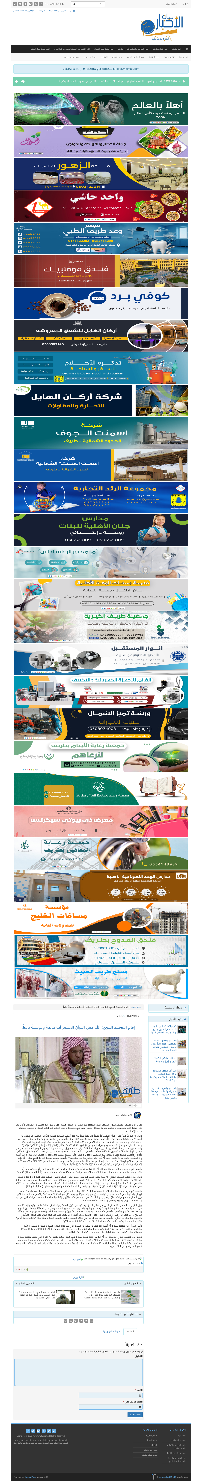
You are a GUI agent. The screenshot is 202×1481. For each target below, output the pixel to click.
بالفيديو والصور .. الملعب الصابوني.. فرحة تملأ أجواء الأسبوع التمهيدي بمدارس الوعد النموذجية (164, 1045)
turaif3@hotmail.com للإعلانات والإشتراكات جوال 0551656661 (101, 69)
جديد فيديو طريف (71, 57)
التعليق (139, 1356)
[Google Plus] (31, 4)
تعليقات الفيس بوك (111, 1331)
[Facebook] (25, 4)
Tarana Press (30, 1477)
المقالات (104, 57)
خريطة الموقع (171, 4)
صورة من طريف (90, 57)
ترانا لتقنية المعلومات (167, 1477)
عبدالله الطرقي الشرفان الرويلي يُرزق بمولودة (138, 81)
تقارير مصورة (169, 57)
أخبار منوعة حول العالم (40, 49)
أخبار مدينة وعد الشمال (103, 49)
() (17, 1269)
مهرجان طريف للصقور (135, 57)
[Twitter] (20, 4)
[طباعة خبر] (130, 1105)
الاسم (139, 1390)
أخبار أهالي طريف (160, 49)
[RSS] (15, 4)
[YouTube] (36, 4)
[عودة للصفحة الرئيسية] (161, 31)
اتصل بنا (185, 4)
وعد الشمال (117, 57)
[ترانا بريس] (154, 1477)
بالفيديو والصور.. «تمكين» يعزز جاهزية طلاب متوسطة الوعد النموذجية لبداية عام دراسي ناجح (164, 1093)
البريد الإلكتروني (133, 1401)
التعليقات (130, 1331)
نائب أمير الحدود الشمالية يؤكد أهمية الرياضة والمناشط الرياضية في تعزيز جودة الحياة (163, 1075)
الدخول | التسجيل (54, 4)
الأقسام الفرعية (150, 1430)
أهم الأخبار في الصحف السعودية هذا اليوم (72, 49)
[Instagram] (41, 4)
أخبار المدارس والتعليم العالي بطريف (133, 49)
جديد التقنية (154, 57)
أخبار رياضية (183, 57)
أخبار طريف (176, 49)
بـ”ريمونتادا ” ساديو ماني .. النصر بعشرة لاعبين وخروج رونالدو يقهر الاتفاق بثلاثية (164, 1029)
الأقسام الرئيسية (178, 1430)
